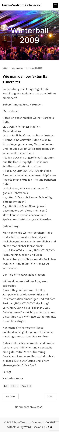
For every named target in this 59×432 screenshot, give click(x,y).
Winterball (26, 386)
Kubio (48, 427)
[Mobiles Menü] (55, 5)
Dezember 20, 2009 (34, 68)
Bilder (5, 68)
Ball (5, 386)
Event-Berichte (17, 68)
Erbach (15, 386)
